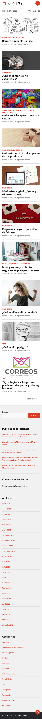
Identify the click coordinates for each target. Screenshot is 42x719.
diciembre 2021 (8, 625)
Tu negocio (18, 38)
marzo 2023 (6, 583)
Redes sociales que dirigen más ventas (21, 117)
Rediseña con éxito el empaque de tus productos (21, 155)
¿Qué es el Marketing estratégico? (15, 77)
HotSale (5, 658)
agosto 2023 (7, 556)
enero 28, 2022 (7, 236)
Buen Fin (5, 642)
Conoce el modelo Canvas (17, 41)
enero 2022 (6, 620)
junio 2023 (6, 567)
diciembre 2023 (8, 535)
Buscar (5, 412)
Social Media (7, 679)
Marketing (7, 38)
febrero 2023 (7, 588)
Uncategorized (8, 700)
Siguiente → (33, 399)
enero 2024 (6, 530)
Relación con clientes (23, 110)
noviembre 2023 (8, 540)
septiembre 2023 (8, 551)
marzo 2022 (6, 609)
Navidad (5, 668)
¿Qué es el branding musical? (19, 312)
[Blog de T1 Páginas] (15, 3)
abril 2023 (6, 577)
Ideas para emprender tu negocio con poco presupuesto (20, 269)
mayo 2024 (6, 509)
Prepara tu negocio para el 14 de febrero (19, 231)
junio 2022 (6, 593)
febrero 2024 (7, 525)
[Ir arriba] (37, 712)
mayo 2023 (6, 572)
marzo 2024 (6, 519)
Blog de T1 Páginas (18, 716)
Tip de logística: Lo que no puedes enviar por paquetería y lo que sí (21, 385)
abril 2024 (6, 514)
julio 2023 (6, 561)
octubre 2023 (7, 546)
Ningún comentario (22, 44)
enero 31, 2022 (7, 44)
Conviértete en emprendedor (16, 264)
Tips (4, 344)
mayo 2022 (6, 598)
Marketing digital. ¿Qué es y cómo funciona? (19, 193)
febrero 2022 (7, 614)
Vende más (7, 112)
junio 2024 (6, 503)
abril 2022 (6, 604)
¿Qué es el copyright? (15, 347)
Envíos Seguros (8, 653)
